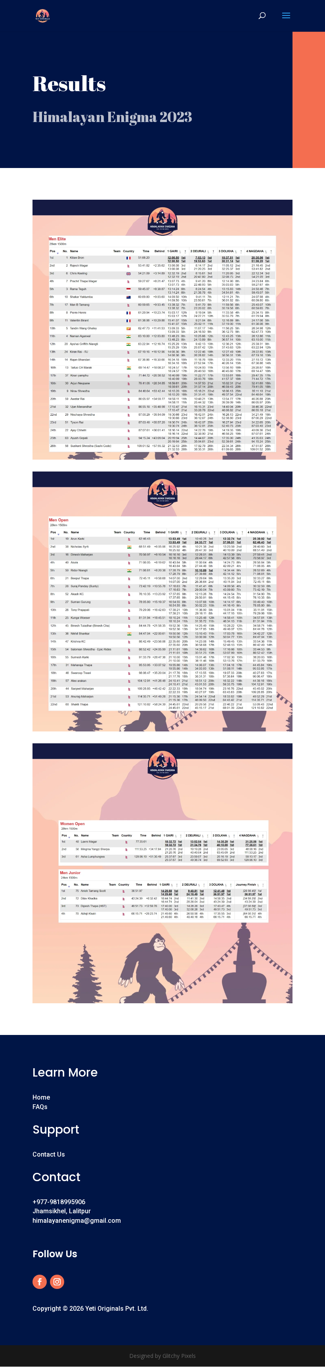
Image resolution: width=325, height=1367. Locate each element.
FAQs (40, 1107)
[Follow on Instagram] (57, 1282)
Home (41, 1097)
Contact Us (48, 1154)
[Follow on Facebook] (39, 1282)
